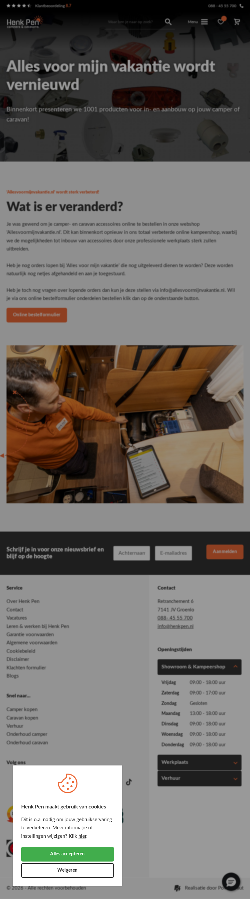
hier (82, 836)
